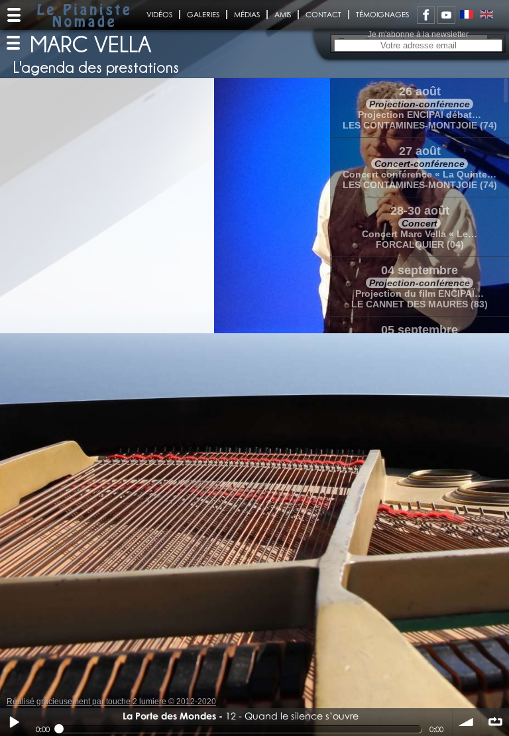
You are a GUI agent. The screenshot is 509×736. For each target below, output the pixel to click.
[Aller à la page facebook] (426, 15)
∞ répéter (495, 722)
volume (467, 722)
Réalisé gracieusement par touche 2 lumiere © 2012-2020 (111, 701)
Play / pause (14, 722)
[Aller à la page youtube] (446, 15)
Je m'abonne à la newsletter (418, 34)
